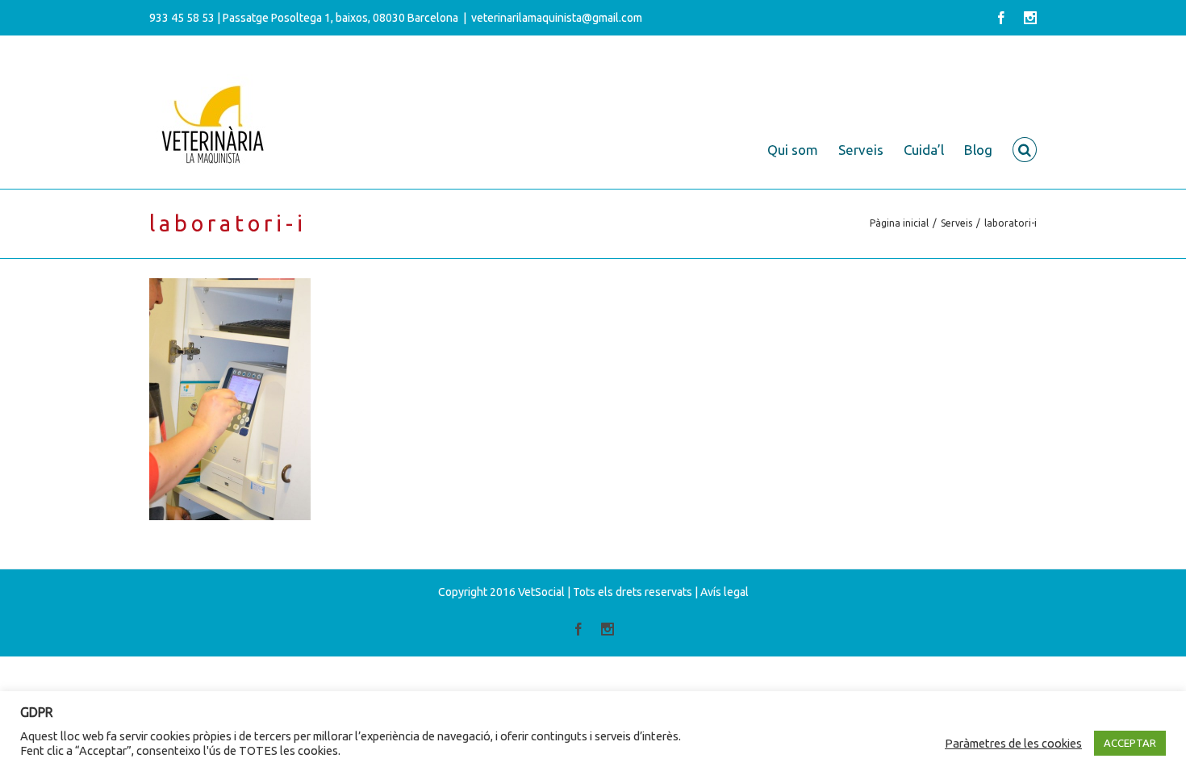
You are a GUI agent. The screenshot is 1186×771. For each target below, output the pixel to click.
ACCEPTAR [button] (1130, 742)
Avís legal (724, 592)
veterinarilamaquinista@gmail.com (556, 17)
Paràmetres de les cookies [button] (1013, 743)
